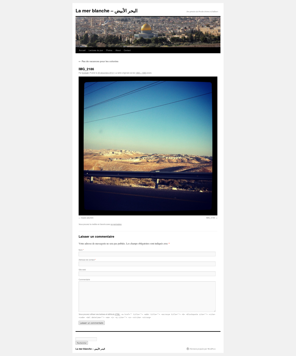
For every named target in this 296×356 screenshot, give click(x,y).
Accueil (82, 50)
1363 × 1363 (141, 72)
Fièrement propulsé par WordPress (203, 349)
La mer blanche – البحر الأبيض (107, 10)
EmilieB (85, 72)
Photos (109, 50)
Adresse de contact (87, 259)
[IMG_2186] (148, 146)
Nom (81, 249)
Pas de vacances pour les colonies (98, 61)
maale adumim (87, 217)
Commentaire (84, 279)
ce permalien (116, 224)
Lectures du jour (96, 50)
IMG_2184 (210, 217)
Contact (127, 50)
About (118, 50)
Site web (82, 269)
